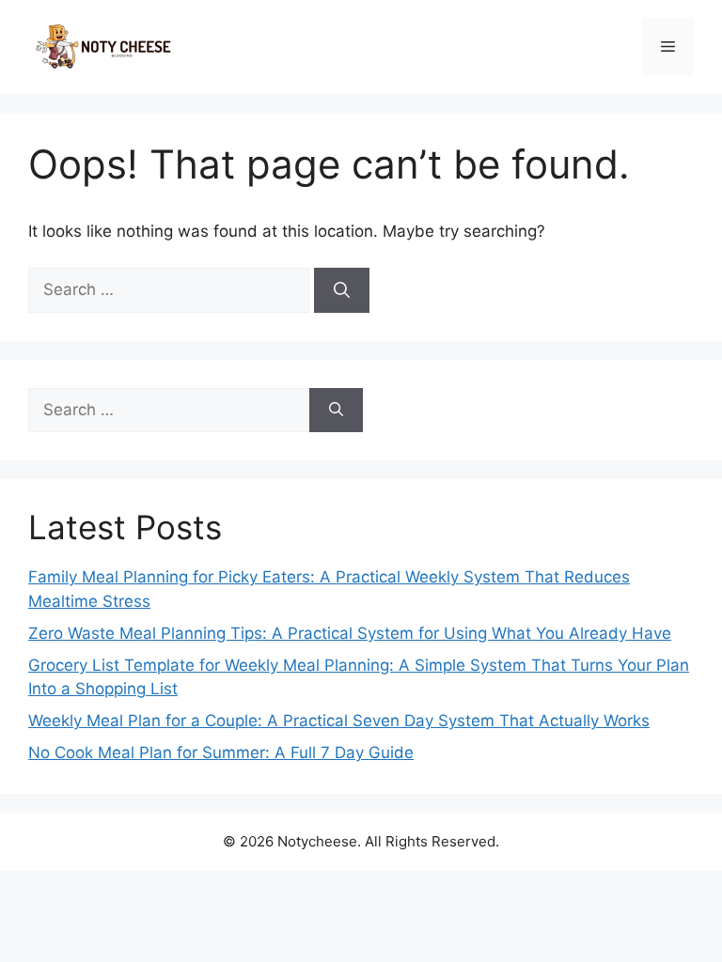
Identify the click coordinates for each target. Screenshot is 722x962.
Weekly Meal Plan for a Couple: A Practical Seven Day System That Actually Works (339, 720)
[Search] (341, 290)
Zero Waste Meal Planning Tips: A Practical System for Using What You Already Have (349, 633)
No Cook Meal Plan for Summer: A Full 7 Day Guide (221, 752)
